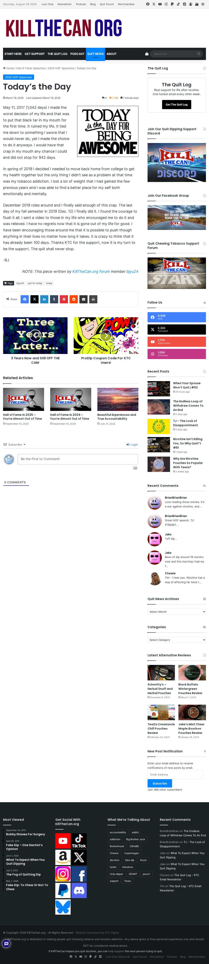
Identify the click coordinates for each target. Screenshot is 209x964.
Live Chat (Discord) (118, 956)
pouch (146, 873)
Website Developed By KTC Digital (97, 932)
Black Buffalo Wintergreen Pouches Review (190, 688)
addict (135, 832)
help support (116, 951)
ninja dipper (116, 873)
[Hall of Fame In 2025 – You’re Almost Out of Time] (23, 399)
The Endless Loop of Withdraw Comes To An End (188, 405)
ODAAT (133, 873)
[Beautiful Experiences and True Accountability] (117, 399)
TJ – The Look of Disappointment (185, 423)
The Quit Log (58, 53)
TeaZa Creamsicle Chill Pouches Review (161, 728)
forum (143, 860)
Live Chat (47, 4)
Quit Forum (107, 4)
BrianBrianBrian (176, 497)
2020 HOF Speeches (61, 68)
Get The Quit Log (177, 104)
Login (134, 444)
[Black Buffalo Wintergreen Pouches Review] (192, 672)
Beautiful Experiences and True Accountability (116, 417)
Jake (168, 534)
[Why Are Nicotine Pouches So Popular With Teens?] (159, 464)
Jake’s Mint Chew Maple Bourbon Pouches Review (191, 728)
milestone (127, 867)
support (114, 880)
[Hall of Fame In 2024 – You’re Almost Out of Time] (70, 399)
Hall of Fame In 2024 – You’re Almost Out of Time (69, 417)
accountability (118, 832)
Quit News (95, 53)
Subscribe (160, 783)
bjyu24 (132, 271)
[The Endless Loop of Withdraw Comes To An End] (159, 407)
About (112, 53)
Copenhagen (131, 853)
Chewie (170, 573)
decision (114, 860)
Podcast (81, 4)
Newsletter (65, 4)
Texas (127, 880)
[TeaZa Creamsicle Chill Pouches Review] (161, 712)
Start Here (13, 53)
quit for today (35, 283)
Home (10, 68)
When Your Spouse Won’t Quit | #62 (187, 385)
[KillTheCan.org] (64, 28)
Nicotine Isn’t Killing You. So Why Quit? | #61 (187, 443)
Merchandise (126, 4)
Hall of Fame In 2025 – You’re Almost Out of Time (22, 417)
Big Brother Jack (135, 839)
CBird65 (134, 846)
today (49, 283)
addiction (115, 839)
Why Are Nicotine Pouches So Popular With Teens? (188, 463)
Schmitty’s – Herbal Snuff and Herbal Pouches (160, 688)
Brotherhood (117, 846)
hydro (113, 867)
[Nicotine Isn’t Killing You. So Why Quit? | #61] (159, 444)
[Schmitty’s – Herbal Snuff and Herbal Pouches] (161, 672)
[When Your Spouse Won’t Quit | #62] (159, 388)
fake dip (129, 860)
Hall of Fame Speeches (31, 68)
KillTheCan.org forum (91, 271)
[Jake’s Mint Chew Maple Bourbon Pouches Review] (192, 712)
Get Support (35, 53)
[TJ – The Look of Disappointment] (159, 426)
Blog (93, 4)
